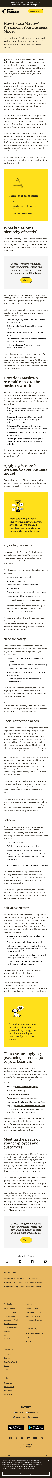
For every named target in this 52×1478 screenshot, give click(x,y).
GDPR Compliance (10, 1328)
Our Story (7, 1354)
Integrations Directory (34, 1320)
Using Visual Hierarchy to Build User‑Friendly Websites (23, 1282)
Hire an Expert (9, 1387)
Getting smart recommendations (22, 1098)
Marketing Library (32, 1309)
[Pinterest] (42, 1439)
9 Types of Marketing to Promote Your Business (21, 1278)
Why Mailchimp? (9, 1309)
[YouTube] (35, 1439)
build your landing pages (26, 1086)
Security (7, 1331)
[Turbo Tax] (18, 1413)
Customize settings (26, 1474)
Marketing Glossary (33, 1316)
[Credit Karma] (32, 1413)
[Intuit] (26, 1407)
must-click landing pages (15, 1204)
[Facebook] (10, 1439)
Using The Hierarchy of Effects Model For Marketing (22, 1287)
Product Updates (10, 1312)
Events (28, 1341)
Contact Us (8, 1383)
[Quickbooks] (19, 1418)
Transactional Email (11, 1320)
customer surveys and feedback (30, 1105)
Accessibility (8, 1369)
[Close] (48, 1460)
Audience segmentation (18, 1094)
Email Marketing (9, 1316)
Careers (6, 1366)
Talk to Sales (8, 1394)
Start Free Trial (35, 11)
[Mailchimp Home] (10, 11)
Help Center (8, 1390)
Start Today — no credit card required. (26, 5)
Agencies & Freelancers (34, 1333)
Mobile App (8, 1339)
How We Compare (10, 1324)
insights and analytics (35, 1102)
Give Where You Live (11, 1362)
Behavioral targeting (16, 1090)
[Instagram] (22, 1439)
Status (6, 1335)
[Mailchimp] (33, 1418)
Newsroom (7, 1358)
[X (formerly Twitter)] (16, 1439)
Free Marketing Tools (33, 1312)
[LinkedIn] (29, 1439)
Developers (30, 1337)
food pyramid (10, 86)
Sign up (26, 280)
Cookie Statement (28, 1468)
